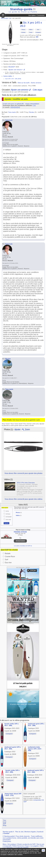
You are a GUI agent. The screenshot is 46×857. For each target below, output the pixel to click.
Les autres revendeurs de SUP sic (23, 545)
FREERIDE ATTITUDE (20, 532)
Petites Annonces (18, 846)
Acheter (23, 32)
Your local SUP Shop (4, 822)
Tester (30, 32)
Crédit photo (7, 841)
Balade (7, 553)
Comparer (38, 32)
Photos (23, 29)
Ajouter (17, 429)
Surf (6, 559)
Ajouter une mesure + (16, 69)
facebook (40, 832)
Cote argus (37, 89)
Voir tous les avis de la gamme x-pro (26, 420)
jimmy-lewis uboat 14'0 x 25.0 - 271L (13, 794)
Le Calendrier (8, 847)
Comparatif (7, 846)
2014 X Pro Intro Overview (26, 482)
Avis (38, 29)
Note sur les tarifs (24, 83)
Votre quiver (5, 507)
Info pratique (11, 844)
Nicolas (31, 112)
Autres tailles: (8, 76)
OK (43, 850)
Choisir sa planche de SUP (26, 844)
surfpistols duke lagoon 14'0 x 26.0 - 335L (35, 748)
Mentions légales (30, 832)
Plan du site (19, 832)
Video (42, 846)
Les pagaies (34, 846)
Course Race (10, 556)
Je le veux (8, 519)
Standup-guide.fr (8, 832)
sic (10, 18)
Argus (27, 846)
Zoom (27, 429)
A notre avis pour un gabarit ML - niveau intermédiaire (21, 104)
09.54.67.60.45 (20, 541)
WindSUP (11, 67)
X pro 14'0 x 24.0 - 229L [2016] (13, 78)
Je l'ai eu (8, 514)
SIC (37, 37)
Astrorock (8, 120)
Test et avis (40, 844)
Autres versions (36, 83)
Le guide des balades (21, 847)
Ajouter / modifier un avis (16, 99)
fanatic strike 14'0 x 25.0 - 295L (11, 724)
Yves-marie (12, 112)
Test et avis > (5, 18)
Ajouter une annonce (20, 89)
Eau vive (8, 562)
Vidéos (31, 29)
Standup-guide (23, 9)
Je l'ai (7, 511)
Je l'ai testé (8, 516)
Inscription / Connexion (36, 15)
